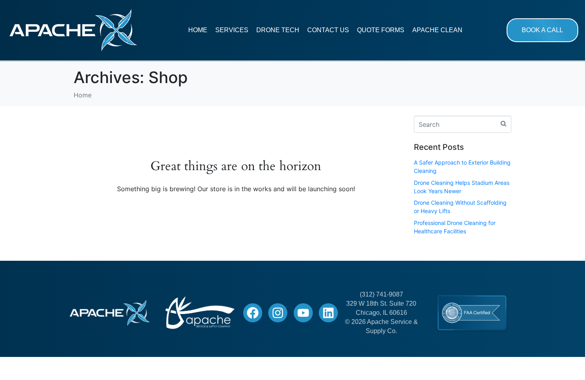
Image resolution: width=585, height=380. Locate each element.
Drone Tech (277, 30)
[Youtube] (303, 312)
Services (231, 30)
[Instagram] (277, 312)
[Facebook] (252, 312)
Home (197, 30)
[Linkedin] (328, 312)
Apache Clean (437, 30)
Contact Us (328, 30)
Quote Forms (380, 30)
